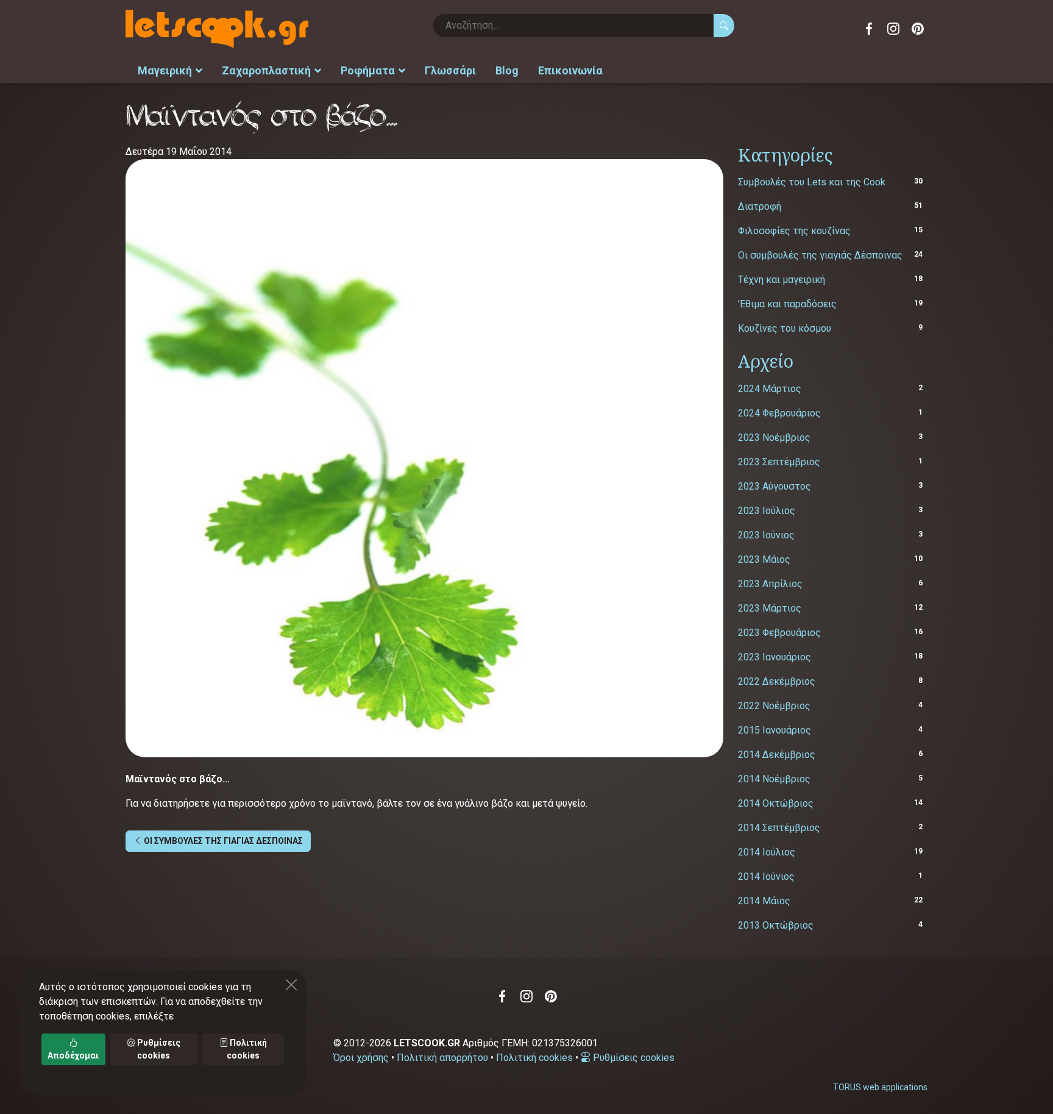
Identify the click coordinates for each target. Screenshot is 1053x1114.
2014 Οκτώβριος (776, 803)
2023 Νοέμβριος (774, 437)
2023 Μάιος (764, 559)
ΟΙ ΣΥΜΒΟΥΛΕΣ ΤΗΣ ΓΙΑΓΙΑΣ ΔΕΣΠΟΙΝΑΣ (222, 841)
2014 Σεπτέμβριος (779, 828)
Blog (507, 70)
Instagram (893, 28)
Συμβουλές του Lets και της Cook (811, 182)
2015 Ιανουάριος (774, 730)
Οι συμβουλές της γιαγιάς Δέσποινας (820, 255)
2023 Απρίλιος (770, 584)
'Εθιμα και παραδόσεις (787, 304)
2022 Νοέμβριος (774, 706)
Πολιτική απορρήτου (442, 1057)
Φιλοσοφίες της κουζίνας (794, 231)
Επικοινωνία (570, 70)
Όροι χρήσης (361, 1057)
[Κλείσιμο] (291, 984)
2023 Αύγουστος (774, 486)
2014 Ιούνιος (766, 876)
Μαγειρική (165, 70)
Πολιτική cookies (534, 1057)
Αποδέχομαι (73, 1055)
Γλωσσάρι (450, 70)
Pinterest (917, 28)
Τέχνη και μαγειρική (781, 279)
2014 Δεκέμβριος (776, 754)
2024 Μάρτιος (769, 389)
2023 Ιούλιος (766, 510)
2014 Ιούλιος (766, 852)
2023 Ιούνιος (766, 535)
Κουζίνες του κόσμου (784, 328)
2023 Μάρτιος (769, 608)
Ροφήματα (368, 70)
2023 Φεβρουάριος (779, 632)
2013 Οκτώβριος (776, 925)
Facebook (869, 28)
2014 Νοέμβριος (774, 779)
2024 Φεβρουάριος (779, 413)
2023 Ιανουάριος (774, 657)
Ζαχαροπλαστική (266, 70)
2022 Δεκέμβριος (776, 681)
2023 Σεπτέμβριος (779, 462)
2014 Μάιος (764, 901)
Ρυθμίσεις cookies (632, 1057)
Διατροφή (759, 206)
